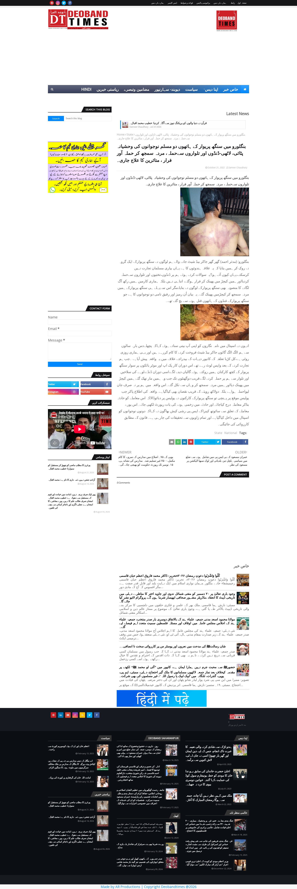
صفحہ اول (242, 2)
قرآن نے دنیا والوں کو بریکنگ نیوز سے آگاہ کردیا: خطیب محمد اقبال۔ (168, 123)
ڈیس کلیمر (172, 2)
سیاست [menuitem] (191, 89)
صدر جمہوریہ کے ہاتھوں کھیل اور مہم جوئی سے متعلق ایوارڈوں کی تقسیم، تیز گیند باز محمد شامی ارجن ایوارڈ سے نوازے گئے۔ (140, 862)
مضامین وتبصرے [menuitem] (136, 89)
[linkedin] (60, 715)
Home (120, 134)
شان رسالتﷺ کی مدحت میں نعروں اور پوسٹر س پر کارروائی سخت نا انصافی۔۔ (172, 646)
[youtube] (96, 392)
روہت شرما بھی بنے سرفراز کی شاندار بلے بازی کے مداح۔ (140, 845)
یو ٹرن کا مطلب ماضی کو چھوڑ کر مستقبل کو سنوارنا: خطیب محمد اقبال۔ (69, 467)
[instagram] (58, 3)
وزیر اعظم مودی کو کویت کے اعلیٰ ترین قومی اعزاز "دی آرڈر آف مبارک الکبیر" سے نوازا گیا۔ (206, 863)
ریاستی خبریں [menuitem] (108, 89)
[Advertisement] (148, 59)
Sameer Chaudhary (238, 167)
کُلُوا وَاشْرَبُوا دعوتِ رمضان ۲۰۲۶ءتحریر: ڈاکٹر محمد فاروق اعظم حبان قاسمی (169, 575)
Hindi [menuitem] (86, 89)
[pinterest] (52, 3)
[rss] (82, 715)
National (230, 433)
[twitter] (64, 3)
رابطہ (232, 2)
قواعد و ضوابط (186, 2)
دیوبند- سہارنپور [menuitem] (167, 89)
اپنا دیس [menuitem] (211, 89)
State (129, 134)
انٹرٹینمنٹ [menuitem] (194, 97)
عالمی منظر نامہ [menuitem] (232, 97)
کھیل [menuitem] (210, 97)
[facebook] (70, 3)
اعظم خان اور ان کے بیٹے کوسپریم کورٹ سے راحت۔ (68, 748)
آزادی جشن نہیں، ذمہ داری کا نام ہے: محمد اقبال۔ (71, 479)
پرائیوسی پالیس (203, 2)
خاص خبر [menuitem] (230, 89)
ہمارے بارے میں (220, 2)
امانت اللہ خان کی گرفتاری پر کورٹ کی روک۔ (69, 777)
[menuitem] (245, 89)
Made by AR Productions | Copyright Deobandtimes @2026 (148, 886)
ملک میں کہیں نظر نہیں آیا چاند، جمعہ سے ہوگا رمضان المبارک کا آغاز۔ (208, 798)
